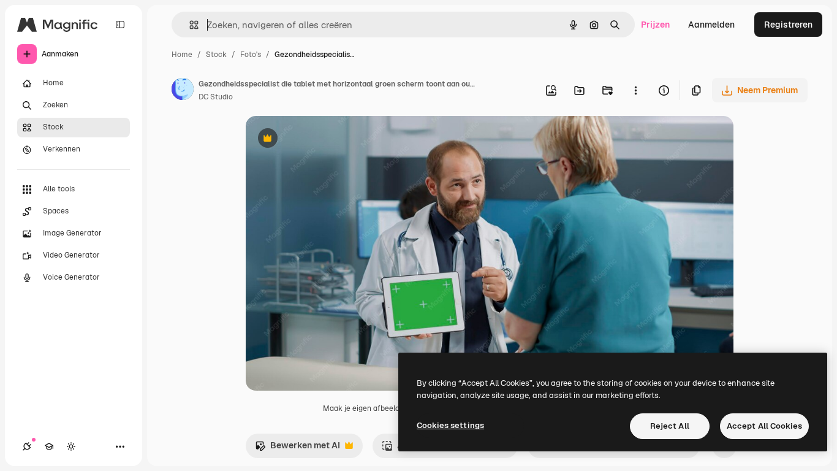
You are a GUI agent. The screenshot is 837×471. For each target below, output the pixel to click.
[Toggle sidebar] (120, 24)
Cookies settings (450, 425)
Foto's (250, 54)
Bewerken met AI (297, 449)
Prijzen (655, 24)
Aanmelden (711, 24)
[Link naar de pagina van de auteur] (183, 91)
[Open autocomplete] (189, 24)
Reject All (669, 426)
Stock (216, 54)
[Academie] (49, 446)
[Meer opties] (635, 90)
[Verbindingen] (27, 446)
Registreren (788, 24)
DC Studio (216, 97)
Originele (326, 139)
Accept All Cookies (764, 426)
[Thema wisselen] (71, 446)
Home (182, 54)
